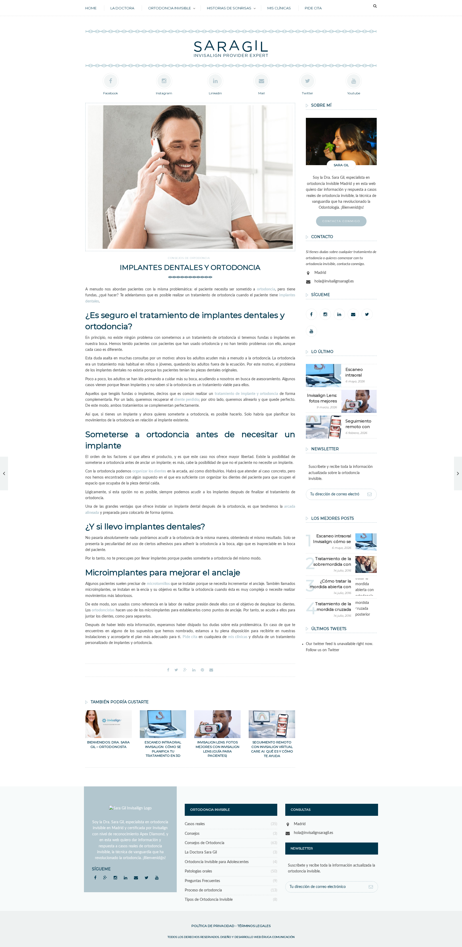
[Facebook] (311, 314)
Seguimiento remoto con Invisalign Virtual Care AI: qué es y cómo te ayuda (272, 749)
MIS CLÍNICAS (279, 8)
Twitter (307, 93)
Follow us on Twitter (322, 650)
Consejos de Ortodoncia (189, 258)
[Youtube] (311, 331)
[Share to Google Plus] (185, 670)
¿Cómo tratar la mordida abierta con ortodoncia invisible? (330, 587)
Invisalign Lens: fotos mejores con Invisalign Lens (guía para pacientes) (217, 749)
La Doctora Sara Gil (201, 852)
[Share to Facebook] (168, 670)
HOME (91, 8)
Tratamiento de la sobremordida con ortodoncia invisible (331, 564)
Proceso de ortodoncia (203, 890)
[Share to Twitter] (176, 670)
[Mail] (353, 314)
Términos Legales (254, 926)
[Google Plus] (105, 878)
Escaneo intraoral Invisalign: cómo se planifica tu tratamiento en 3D (163, 749)
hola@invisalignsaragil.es (334, 281)
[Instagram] (325, 314)
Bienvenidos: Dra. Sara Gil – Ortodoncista (108, 744)
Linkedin (215, 93)
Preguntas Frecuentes (202, 881)
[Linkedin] (339, 314)
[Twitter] (367, 314)
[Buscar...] (375, 6)
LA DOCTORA (122, 8)
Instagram (164, 93)
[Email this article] (211, 670)
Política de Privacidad (212, 926)
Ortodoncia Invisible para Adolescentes (217, 862)
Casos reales (195, 824)
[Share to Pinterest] (202, 670)
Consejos (192, 834)
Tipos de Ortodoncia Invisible (209, 900)
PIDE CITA (313, 8)
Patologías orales (198, 871)
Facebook (110, 93)
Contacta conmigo (341, 221)
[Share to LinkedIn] (194, 670)
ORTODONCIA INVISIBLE (169, 8)
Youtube (353, 93)
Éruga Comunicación (278, 937)
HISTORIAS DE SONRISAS (229, 8)
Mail (261, 93)
